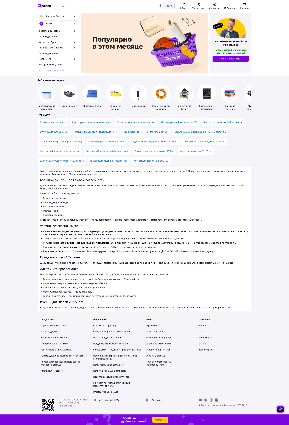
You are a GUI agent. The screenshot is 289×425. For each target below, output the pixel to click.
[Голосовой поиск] (160, 6)
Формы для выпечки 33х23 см (195, 151)
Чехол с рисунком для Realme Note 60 (222, 122)
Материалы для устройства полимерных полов (47, 110)
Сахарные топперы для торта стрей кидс (61, 141)
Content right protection (158, 349)
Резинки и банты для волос (161, 107)
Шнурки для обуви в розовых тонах (108, 160)
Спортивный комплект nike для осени (59, 151)
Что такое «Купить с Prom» (54, 343)
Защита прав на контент (159, 343)
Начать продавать (230, 58)
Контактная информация (159, 337)
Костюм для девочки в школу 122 (151, 160)
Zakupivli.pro (205, 349)
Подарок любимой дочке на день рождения (154, 141)
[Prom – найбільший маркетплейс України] (44, 6)
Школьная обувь (69, 105)
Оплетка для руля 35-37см (53, 131)
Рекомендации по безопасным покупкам (62, 355)
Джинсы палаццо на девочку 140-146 (154, 151)
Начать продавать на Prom (107, 337)
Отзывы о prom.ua (155, 355)
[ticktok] (217, 400)
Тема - (105, 400)
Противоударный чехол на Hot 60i (179, 122)
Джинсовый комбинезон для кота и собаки (146, 131)
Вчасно (202, 343)
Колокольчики (138, 105)
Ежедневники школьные (53, 122)
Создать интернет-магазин (107, 331)
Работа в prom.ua (155, 331)
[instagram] (211, 400)
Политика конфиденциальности (109, 370)
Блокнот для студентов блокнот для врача (62, 160)
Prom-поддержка (49, 331)
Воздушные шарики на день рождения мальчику (200, 131)
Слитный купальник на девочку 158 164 (204, 141)
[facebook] (206, 400)
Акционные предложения (54, 337)
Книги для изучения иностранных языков (230, 110)
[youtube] (200, 400)
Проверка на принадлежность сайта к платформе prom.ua (60, 363)
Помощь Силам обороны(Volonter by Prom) (159, 363)
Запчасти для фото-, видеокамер (184, 108)
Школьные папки (92, 105)
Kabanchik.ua (205, 337)
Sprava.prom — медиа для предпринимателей (117, 349)
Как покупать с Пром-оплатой (56, 349)
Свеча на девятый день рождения (107, 141)
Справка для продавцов (105, 325)
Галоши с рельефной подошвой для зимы (95, 131)
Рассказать (160, 419)
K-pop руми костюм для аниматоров (91, 122)
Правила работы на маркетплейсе (111, 376)
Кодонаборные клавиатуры (207, 107)
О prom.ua (151, 325)
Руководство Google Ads (105, 391)
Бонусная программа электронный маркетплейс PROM (111, 384)
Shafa (201, 331)
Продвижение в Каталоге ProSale (110, 343)
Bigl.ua (202, 325)
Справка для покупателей (54, 325)
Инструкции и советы (52, 370)
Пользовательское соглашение (109, 364)
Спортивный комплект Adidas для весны (107, 151)
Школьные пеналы (115, 107)
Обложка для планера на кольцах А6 (136, 122)
